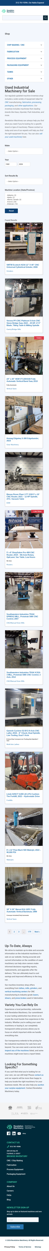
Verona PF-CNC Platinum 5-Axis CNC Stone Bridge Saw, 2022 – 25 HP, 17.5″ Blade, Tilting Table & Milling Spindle (24, 323)
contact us (39, 1075)
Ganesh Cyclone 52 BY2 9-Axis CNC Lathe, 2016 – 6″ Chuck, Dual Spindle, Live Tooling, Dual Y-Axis (23, 733)
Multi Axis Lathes (13, 744)
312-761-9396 (22, 3)
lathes (21, 988)
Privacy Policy (9, 1247)
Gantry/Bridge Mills (14, 329)
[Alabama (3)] (24, 195)
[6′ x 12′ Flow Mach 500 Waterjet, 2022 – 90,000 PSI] (24, 827)
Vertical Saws (12, 389)
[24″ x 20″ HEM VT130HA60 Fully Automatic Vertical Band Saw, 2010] (24, 356)
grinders (33, 988)
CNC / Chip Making (15, 1160)
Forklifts (9, 800)
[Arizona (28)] (24, 202)
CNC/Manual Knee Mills (15, 623)
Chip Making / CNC (15, 45)
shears (8, 998)
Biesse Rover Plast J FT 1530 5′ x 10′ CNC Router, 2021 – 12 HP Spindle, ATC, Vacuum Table (23, 496)
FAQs (9, 1195)
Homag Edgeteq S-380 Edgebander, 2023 (23, 439)
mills (27, 988)
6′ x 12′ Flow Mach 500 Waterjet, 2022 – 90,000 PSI (24, 851)
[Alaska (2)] (24, 197)
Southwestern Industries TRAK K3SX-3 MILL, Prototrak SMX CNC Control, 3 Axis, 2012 (24, 674)
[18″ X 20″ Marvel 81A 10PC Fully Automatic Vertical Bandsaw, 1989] (24, 886)
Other (10, 79)
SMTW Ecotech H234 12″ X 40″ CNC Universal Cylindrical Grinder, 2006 (23, 266)
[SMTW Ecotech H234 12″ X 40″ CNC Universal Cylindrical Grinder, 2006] (24, 242)
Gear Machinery (13, 445)
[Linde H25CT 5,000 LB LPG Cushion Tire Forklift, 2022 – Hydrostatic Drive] (24, 771)
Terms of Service (25, 1247)
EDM (8, 503)
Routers (9, 565)
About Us (11, 1186)
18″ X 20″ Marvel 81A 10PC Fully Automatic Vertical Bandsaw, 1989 (22, 910)
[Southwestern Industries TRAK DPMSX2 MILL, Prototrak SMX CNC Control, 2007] (24, 591)
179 (29, 932)
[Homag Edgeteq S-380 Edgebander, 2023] (24, 415)
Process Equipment (17, 58)
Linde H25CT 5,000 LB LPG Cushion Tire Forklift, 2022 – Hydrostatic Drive (23, 795)
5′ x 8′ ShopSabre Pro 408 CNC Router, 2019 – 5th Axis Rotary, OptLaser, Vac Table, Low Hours (21, 554)
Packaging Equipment (18, 65)
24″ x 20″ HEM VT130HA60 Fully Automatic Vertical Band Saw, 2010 (22, 380)
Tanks (10, 72)
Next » (37, 932)
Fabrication (13, 52)
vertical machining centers (16, 991)
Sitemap (38, 1247)
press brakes (20, 998)
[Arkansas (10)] (24, 204)
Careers (10, 1191)
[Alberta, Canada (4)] (24, 200)
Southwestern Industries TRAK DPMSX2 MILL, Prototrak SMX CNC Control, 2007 (22, 616)
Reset (11, 211)
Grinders (10, 271)
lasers (35, 995)
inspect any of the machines (17, 1050)
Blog (9, 1200)
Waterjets (10, 860)
